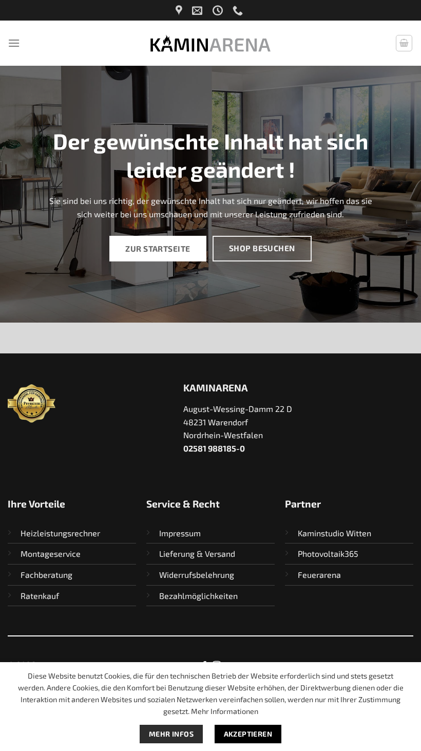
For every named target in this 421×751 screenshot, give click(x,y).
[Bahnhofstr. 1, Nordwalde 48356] (180, 10)
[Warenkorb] (404, 43)
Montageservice (51, 553)
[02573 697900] (239, 10)
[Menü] (14, 42)
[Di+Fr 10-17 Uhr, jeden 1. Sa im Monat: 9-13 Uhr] (219, 10)
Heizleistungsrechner (60, 533)
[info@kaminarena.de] (198, 10)
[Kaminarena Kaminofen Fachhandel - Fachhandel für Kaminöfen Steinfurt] (210, 43)
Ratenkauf (40, 595)
